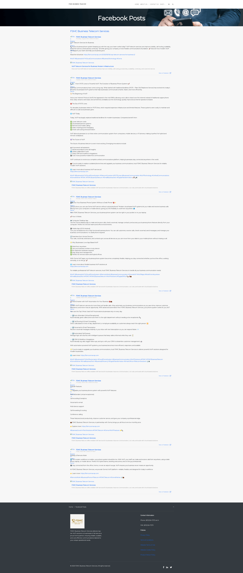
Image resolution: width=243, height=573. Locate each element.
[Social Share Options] (170, 73)
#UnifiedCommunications (160, 175)
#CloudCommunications (93, 58)
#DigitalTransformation (124, 177)
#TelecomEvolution (106, 175)
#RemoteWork (105, 274)
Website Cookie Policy (147, 550)
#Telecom (95, 477)
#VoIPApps (140, 274)
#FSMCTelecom (98, 430)
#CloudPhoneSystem (92, 175)
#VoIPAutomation (91, 359)
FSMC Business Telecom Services (89, 31)
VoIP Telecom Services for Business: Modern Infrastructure (93, 66)
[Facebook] (163, 567)
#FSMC (83, 177)
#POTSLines (117, 175)
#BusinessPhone (86, 477)
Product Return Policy (147, 555)
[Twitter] (171, 567)
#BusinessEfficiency (101, 361)
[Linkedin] (167, 567)
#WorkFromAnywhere (152, 274)
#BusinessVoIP (80, 58)
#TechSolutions (87, 430)
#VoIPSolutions (111, 276)
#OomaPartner (75, 177)
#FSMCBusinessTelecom (94, 177)
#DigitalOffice (121, 276)
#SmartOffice (128, 361)
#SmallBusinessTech (110, 177)
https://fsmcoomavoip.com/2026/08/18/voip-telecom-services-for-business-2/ (109, 54)
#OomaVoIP (132, 274)
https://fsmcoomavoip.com (79, 171)
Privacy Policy (145, 535)
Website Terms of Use (147, 545)
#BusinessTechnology (109, 58)
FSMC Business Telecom (77, 4)
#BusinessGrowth (76, 430)
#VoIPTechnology (146, 175)
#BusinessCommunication (130, 175)
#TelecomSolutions (140, 361)
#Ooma (119, 58)
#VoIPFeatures (114, 430)
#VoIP (72, 58)
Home (71, 507)
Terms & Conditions (146, 540)
